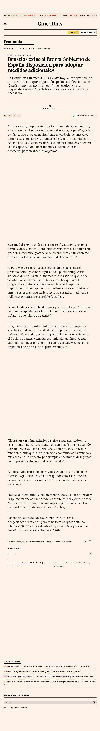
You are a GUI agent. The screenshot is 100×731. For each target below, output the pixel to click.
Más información (14, 566)
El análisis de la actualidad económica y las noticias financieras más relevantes (41, 541)
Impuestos (23, 48)
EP (50, 106)
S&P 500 (23, 15)
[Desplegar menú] (5, 24)
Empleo (15, 48)
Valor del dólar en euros (88, 15)
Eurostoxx (15, 708)
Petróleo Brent (43, 15)
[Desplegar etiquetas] (90, 553)
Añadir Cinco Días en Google (85, 115)
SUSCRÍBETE (73, 32)
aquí (61, 566)
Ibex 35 (7, 15)
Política (32, 48)
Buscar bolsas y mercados (16, 695)
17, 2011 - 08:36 (50, 109)
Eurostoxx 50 (64, 15)
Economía (13, 42)
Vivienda (7, 48)
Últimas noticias (44, 48)
